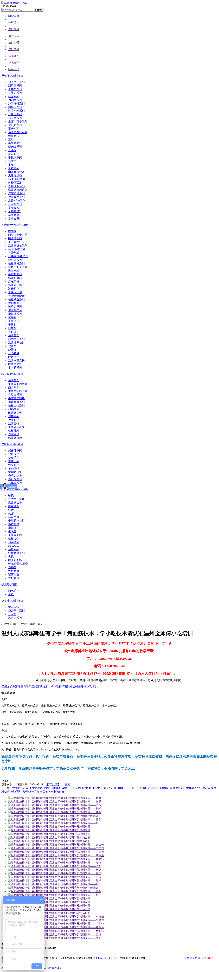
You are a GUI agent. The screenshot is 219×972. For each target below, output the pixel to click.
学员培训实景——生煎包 (89, 851)
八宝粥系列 (15, 204)
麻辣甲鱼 (13, 517)
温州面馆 (13, 423)
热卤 (11, 513)
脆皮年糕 (13, 524)
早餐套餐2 (14, 211)
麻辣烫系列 (15, 313)
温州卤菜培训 (192, 957)
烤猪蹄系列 (15, 450)
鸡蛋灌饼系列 (16, 103)
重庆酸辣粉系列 (17, 391)
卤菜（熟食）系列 (19, 234)
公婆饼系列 (15, 92)
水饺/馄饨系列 (16, 200)
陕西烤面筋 (15, 238)
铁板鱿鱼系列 (16, 299)
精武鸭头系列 (16, 339)
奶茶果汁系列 (16, 610)
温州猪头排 (15, 285)
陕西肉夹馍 (15, 364)
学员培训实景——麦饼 (87, 862)
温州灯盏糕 (15, 277)
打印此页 (52, 784)
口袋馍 (12, 328)
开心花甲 (13, 353)
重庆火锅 (13, 461)
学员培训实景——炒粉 (87, 808)
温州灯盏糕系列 (17, 132)
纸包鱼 (12, 531)
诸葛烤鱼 (13, 574)
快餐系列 (13, 457)
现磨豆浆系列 (16, 197)
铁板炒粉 (13, 430)
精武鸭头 (13, 545)
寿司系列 (13, 153)
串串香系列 (15, 367)
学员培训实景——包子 (87, 801)
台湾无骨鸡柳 (16, 295)
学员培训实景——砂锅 (87, 805)
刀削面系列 (15, 100)
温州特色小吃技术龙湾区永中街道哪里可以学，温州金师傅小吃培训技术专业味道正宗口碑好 (68, 788)
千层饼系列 (15, 89)
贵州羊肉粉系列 (17, 384)
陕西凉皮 (13, 356)
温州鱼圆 (13, 335)
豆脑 (11, 139)
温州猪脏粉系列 (17, 189)
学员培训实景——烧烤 (87, 797)
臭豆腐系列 (15, 394)
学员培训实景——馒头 (87, 819)
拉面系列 (13, 96)
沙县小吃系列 (16, 110)
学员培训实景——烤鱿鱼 (89, 855)
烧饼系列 (13, 416)
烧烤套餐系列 (16, 553)
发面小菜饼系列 (17, 121)
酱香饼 (12, 161)
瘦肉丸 (12, 231)
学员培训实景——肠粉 (87, 866)
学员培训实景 (82, 826)
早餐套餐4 (14, 218)
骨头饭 (12, 150)
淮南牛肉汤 (15, 310)
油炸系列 (13, 549)
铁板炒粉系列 (16, 263)
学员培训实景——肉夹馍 (89, 844)
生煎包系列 (15, 125)
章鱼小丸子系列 (17, 267)
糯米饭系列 (15, 146)
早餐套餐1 (14, 207)
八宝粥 (12, 614)
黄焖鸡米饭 (15, 472)
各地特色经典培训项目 (15, 224)
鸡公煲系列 (15, 259)
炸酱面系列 (15, 114)
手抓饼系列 (15, 157)
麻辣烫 (12, 527)
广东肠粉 (13, 281)
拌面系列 (13, 419)
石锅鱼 (12, 567)
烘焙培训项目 (9, 584)
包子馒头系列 (16, 82)
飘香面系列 (15, 85)
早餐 (11, 164)
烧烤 (11, 509)
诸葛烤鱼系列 (16, 401)
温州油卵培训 (16, 342)
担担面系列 (15, 107)
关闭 (67, 784)
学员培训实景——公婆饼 (89, 848)
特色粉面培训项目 (12, 374)
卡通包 (12, 324)
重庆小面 (13, 128)
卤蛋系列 (13, 387)
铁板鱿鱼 (13, 570)
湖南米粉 (13, 135)
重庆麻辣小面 (16, 427)
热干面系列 (15, 117)
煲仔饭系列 (15, 479)
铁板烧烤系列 (16, 405)
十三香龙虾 (15, 242)
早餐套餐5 (14, 143)
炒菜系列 (13, 464)
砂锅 (11, 495)
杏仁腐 (12, 331)
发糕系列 (13, 168)
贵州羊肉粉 (15, 535)
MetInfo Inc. (54, 967)
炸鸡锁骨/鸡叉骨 (18, 256)
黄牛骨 (12, 317)
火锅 (11, 556)
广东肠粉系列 (16, 193)
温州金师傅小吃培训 (86, 815)
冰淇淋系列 (15, 617)
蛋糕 (11, 594)
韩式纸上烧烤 (16, 499)
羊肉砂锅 (13, 468)
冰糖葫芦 (13, 288)
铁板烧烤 (13, 538)
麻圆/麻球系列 (16, 179)
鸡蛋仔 (12, 349)
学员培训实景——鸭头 (87, 812)
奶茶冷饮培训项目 (12, 600)
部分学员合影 (82, 837)
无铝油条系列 (16, 186)
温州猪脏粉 (15, 437)
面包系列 (13, 590)
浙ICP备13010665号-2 (105, 957)
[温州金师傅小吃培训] (15, 3)
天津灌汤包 (15, 175)
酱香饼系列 (15, 306)
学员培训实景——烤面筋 (89, 859)
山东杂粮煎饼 (16, 171)
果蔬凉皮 (13, 321)
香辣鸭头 (13, 506)
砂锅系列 (13, 409)
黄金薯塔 (13, 607)
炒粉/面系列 (15, 182)
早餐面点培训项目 (12, 75)
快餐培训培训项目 (12, 444)
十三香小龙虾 (16, 520)
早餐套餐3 (14, 214)
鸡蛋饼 (12, 346)
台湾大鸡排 (15, 475)
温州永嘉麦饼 (16, 360)
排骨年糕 (13, 252)
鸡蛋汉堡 (13, 454)
